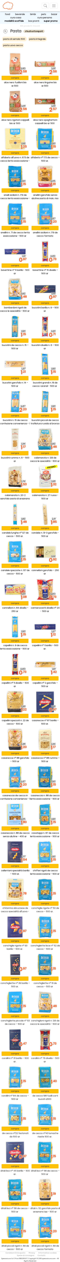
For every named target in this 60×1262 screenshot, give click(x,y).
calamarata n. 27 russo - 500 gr (45, 497)
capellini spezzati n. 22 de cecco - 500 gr (15, 722)
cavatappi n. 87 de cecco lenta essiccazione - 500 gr (44, 834)
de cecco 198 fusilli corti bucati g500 (45, 1097)
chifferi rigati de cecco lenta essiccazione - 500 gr (44, 872)
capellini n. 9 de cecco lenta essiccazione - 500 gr (14, 647)
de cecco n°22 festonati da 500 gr (15, 1135)
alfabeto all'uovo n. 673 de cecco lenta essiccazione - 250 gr (15, 161)
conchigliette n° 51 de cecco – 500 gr (45, 985)
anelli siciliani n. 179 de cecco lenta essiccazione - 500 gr (15, 198)
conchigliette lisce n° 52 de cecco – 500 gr (45, 947)
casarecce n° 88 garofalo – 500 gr (15, 759)
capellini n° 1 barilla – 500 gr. (45, 647)
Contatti (41, 1255)
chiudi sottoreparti (34, 31)
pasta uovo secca (13, 45)
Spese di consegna (25, 1255)
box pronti (33, 21)
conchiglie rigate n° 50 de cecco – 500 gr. (45, 909)
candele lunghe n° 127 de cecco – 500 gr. (15, 534)
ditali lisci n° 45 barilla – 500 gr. (15, 1172)
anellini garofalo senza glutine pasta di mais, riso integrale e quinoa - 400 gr (44, 198)
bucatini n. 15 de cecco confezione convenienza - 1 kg (15, 424)
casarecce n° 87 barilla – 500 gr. (45, 722)
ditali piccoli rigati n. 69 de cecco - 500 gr (15, 1247)
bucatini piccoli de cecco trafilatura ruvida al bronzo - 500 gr (45, 424)
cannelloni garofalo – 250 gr (45, 572)
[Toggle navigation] (45, 6)
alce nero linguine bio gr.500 (45, 84)
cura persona (44, 17)
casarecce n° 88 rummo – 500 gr (45, 759)
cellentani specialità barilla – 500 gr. (15, 872)
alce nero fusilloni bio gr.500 (15, 84)
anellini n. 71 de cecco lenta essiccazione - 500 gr (15, 234)
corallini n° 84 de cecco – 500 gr (15, 1097)
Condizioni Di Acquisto (15, 1253)
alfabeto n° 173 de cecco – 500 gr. (45, 159)
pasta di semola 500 (14, 39)
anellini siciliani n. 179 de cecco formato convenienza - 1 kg (45, 236)
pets (43, 14)
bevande (20, 14)
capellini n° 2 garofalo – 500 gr (45, 684)
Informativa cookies (47, 1253)
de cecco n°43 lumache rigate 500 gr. (45, 1135)
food (7, 14)
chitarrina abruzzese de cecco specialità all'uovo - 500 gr (15, 911)
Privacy (32, 1253)
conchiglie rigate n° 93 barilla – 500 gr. (15, 947)
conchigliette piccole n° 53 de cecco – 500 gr (15, 1022)
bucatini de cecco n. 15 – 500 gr (15, 347)
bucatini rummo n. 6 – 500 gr (15, 459)
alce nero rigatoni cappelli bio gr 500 (15, 121)
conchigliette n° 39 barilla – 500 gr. (15, 985)
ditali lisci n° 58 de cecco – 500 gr (45, 1172)
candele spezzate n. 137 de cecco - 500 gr (15, 572)
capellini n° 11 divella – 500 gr (15, 684)
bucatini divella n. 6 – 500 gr (45, 347)
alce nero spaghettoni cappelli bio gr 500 (45, 121)
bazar (54, 14)
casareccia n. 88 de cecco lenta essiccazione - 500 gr (45, 797)
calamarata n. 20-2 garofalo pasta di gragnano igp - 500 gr (15, 499)
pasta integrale (37, 39)
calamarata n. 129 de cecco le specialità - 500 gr (45, 459)
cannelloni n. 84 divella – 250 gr (15, 609)
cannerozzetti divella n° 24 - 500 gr (45, 609)
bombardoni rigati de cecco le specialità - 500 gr (15, 309)
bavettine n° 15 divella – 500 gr (45, 271)
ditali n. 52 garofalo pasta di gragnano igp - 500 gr (45, 1210)
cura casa (15, 17)
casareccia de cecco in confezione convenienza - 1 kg (15, 799)
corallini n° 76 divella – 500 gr (45, 1060)
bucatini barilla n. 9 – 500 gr (45, 309)
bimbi (33, 14)
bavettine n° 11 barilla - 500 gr (15, 271)
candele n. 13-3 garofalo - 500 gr (45, 534)
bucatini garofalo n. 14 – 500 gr (15, 384)
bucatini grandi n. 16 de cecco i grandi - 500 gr (45, 384)
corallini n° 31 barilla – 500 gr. (15, 1060)
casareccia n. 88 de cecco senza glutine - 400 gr (15, 834)
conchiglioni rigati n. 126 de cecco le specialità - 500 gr (45, 1022)
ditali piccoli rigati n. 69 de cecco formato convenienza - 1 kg (45, 1249)
